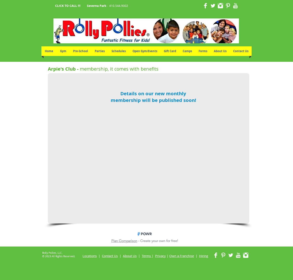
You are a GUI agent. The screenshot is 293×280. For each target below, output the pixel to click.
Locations (90, 256)
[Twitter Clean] (213, 5)
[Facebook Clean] (205, 5)
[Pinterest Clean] (228, 5)
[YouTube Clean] (235, 5)
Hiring (203, 256)
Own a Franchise (181, 256)
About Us (130, 256)
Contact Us (110, 256)
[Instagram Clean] (220, 5)
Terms (146, 256)
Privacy (160, 256)
